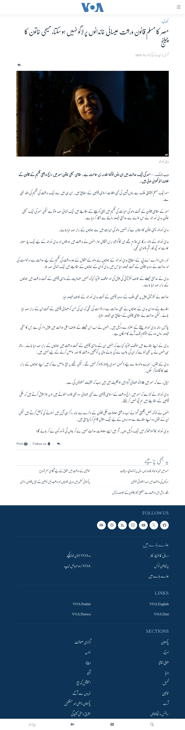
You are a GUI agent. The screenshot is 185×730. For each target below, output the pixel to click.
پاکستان (165, 642)
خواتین (165, 693)
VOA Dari (161, 614)
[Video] (72, 724)
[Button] (18, 65)
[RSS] (122, 525)
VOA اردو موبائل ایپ (77, 566)
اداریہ (88, 652)
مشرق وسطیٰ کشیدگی (81, 714)
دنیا (167, 673)
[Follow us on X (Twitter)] (154, 525)
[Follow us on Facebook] (164, 525)
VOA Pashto (82, 603)
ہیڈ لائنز (33, 724)
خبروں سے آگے (81, 693)
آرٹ (166, 703)
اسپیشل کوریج (83, 683)
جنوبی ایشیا (164, 662)
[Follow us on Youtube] (143, 525)
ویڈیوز (88, 662)
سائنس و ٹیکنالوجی (159, 714)
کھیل (166, 683)
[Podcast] (112, 525)
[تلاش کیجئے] (152, 724)
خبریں (165, 20)
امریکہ (166, 652)
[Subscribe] (101, 525)
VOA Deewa (81, 614)
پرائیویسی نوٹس (161, 566)
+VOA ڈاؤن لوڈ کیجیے (79, 555)
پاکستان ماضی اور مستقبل (77, 703)
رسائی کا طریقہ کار (159, 555)
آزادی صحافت (82, 642)
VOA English (159, 603)
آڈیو (89, 673)
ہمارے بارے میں (158, 576)
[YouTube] (112, 724)
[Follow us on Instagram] (133, 525)
